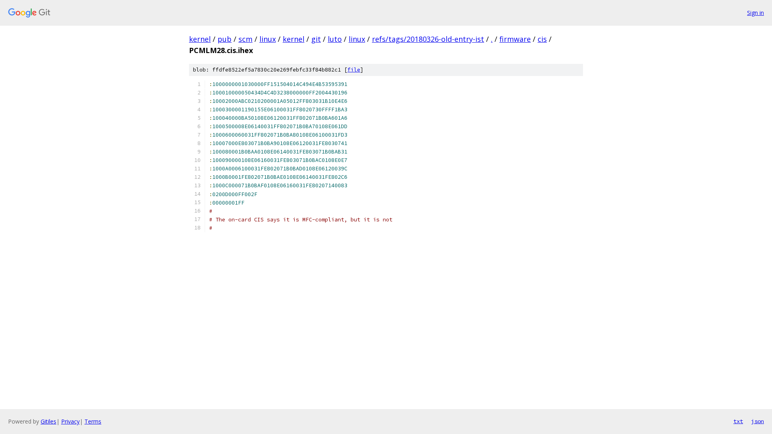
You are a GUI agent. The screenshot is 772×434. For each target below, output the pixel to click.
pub (225, 39)
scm (245, 39)
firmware (515, 39)
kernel (200, 39)
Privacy (70, 421)
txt (738, 421)
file (353, 69)
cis (542, 39)
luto (335, 39)
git (316, 39)
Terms (92, 421)
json (757, 421)
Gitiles (48, 421)
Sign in (755, 12)
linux (267, 39)
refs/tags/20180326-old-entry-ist (428, 39)
